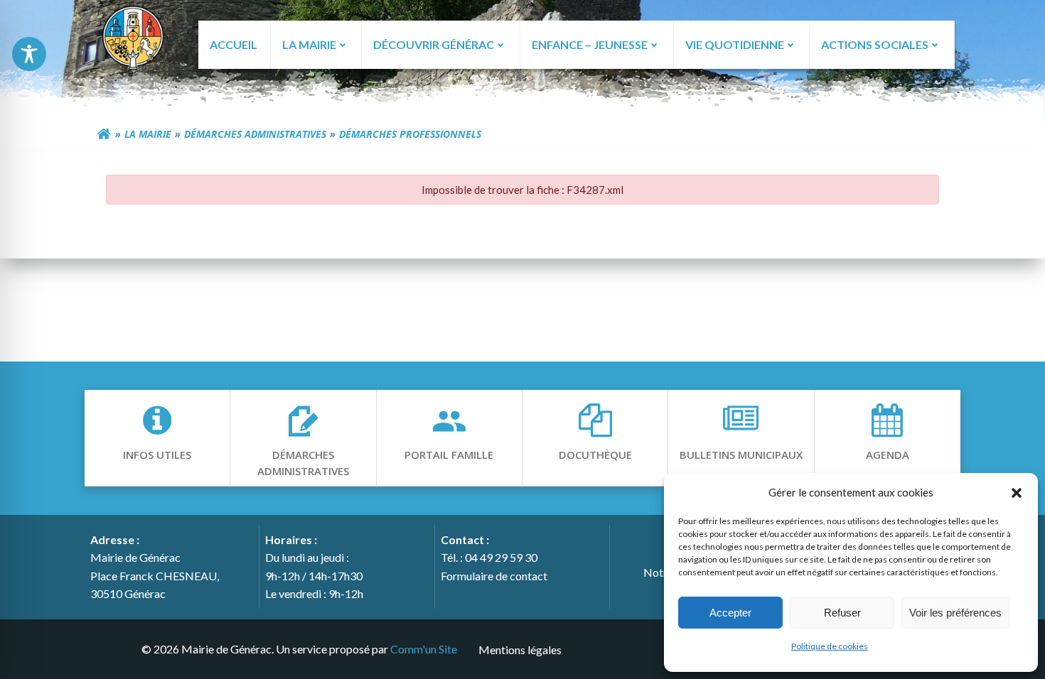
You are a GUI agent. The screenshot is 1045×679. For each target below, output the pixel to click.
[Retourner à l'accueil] (104, 134)
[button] (1016, 492)
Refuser (842, 613)
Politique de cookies (829, 646)
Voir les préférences (955, 613)
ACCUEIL (233, 44)
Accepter (730, 613)
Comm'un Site (423, 649)
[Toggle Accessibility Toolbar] (29, 54)
